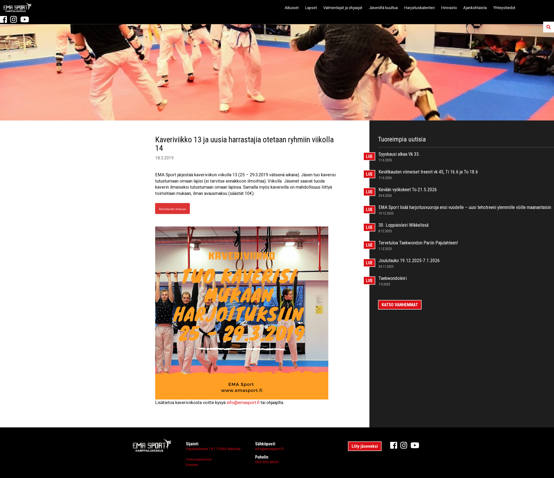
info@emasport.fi (243, 402)
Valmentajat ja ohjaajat (342, 7)
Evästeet (192, 465)
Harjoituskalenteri (419, 7)
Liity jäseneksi (365, 446)
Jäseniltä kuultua (383, 7)
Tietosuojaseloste (199, 459)
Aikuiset (292, 7)
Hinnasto (449, 7)
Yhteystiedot (504, 7)
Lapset (311, 7)
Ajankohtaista (475, 7)
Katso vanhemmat (400, 304)
